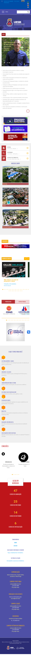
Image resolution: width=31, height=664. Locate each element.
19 (10, 290)
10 (20, 320)
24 (18, 290)
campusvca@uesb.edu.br (15, 628)
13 (21, 289)
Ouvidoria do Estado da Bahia (15, 618)
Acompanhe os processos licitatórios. (15, 560)
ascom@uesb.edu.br (15, 598)
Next (28, 258)
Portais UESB (8, 301)
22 (15, 290)
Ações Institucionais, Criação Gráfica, (15, 574)
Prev (25, 258)
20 (12, 290)
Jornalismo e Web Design (15, 576)
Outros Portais (22, 301)
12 (20, 289)
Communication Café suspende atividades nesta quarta (15, 97)
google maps (16, 587)
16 (26, 289)
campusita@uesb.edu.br (15, 584)
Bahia (15, 542)
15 (28, 320)
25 (20, 290)
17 (28, 289)
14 (23, 289)
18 (9, 290)
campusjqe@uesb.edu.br (15, 606)
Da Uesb (15, 546)
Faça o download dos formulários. (15, 552)
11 (18, 289)
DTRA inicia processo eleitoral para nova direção (14, 88)
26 (21, 290)
